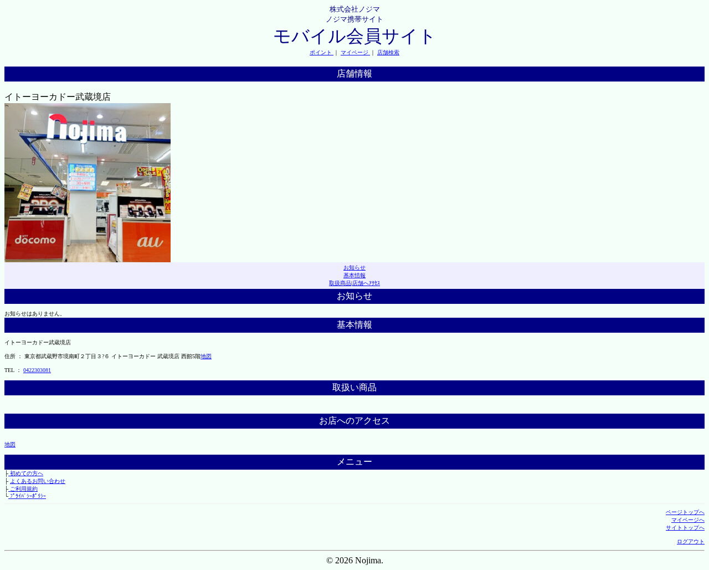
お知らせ (354, 267)
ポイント (321, 52)
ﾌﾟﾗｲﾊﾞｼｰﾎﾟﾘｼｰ (27, 496)
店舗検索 (388, 52)
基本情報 (354, 275)
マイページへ (688, 520)
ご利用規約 (23, 489)
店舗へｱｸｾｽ (366, 283)
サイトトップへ (685, 528)
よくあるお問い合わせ (37, 481)
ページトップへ (685, 512)
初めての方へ (25, 473)
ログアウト (691, 541)
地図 (206, 356)
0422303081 (37, 370)
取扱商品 (340, 283)
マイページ (355, 52)
